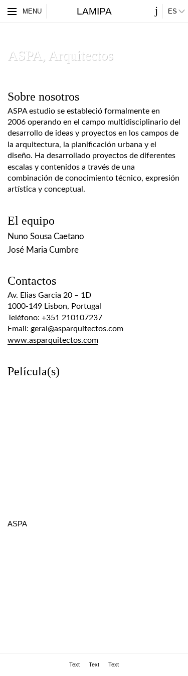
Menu (32, 11)
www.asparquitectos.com (53, 340)
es (172, 11)
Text (74, 664)
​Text (94, 664)
